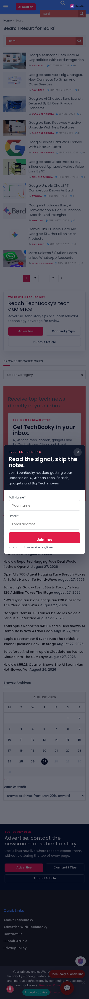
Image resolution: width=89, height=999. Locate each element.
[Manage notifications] (10, 989)
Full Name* (17, 497)
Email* (14, 516)
